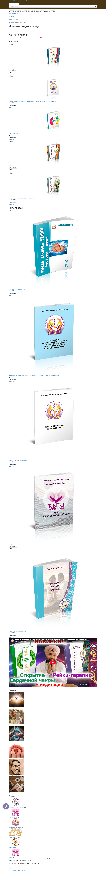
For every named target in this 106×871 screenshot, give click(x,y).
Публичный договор (14, 868)
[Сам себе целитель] (15, 832)
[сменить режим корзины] (9, 14)
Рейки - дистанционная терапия (17, 165)
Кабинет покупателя (14, 19)
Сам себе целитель (14, 837)
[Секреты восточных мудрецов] (15, 802)
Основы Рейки (12, 708)
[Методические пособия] (15, 822)
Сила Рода (11, 69)
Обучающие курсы (13, 792)
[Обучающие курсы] (16, 784)
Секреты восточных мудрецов (16, 807)
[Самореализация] (16, 733)
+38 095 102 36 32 (13, 13)
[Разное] (15, 852)
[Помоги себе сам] (15, 812)
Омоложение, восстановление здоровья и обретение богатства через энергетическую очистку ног (34, 375)
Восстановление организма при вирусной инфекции (22, 198)
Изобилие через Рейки (14, 133)
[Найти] (95, 6)
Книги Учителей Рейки (14, 775)
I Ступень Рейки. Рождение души (17, 289)
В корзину (11, 17)
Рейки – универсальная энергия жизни (18, 460)
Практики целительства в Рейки (17, 758)
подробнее (11, 75)
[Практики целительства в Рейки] (16, 750)
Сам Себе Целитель (14, 545)
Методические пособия (15, 827)
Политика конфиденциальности (17, 870)
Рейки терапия (12, 847)
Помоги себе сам (13, 817)
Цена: (10, 70)
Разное (10, 857)
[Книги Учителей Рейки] (16, 767)
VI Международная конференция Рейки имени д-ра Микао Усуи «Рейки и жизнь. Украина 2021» (33, 101)
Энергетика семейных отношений (17, 631)
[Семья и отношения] (16, 716)
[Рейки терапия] (15, 842)
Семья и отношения (14, 725)
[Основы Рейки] (16, 699)
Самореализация (13, 742)
